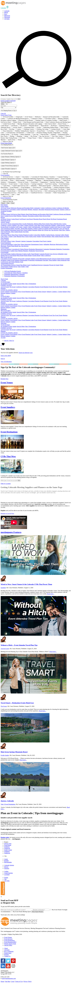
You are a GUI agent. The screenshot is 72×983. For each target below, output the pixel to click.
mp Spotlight (4, 283)
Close (12, 203)
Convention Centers (14, 209)
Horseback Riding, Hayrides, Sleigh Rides (16, 228)
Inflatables (46, 244)
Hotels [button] (2, 212)
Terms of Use (19, 981)
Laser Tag (62, 228)
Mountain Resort (38, 219)
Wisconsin (7, 17)
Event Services (8, 939)
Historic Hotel (25, 214)
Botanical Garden (28, 235)
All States (7, 19)
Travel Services (39, 250)
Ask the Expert (5, 287)
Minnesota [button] (3, 309)
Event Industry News (15, 291)
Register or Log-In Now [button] (7, 513)
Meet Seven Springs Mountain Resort (14, 752)
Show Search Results (37, 911)
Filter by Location (6, 483)
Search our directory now (26, 352)
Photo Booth (14, 246)
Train (19, 266)
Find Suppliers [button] (5, 238)
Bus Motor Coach (25, 265)
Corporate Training (30, 258)
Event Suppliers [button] (5, 175)
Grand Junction (8, 873)
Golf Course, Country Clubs (23, 227)
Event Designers (5, 250)
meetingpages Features (11, 532)
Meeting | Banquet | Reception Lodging (28, 216)
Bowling (59, 224)
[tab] (36, 7)
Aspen (6, 859)
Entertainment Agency (37, 244)
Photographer (24, 260)
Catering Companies (26, 241)
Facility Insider (12, 283)
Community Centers (39, 208)
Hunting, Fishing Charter (35, 228)
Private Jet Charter (54, 265)
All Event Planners (6, 249)
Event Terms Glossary (40, 291)
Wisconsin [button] (3, 323)
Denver (6, 867)
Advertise (7, 950)
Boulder (6, 860)
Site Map (7, 981)
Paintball (6, 230)
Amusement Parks (17, 224)
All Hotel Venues (5, 214)
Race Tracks (23, 230)
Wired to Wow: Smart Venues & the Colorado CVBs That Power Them (26, 584)
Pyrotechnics (31, 260)
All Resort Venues (6, 219)
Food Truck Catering (45, 241)
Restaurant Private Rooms (52, 209)
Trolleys (23, 266)
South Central (8, 850)
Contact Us (7, 956)
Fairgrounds (24, 209)
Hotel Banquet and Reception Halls (39, 214)
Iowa (5, 14)
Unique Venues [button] (5, 233)
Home (2, 981)
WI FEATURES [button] (5, 325)
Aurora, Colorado (7, 801)
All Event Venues (5, 208)
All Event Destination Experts (12, 271)
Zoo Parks (26, 231)
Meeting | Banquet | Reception (36, 209)
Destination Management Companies (39, 249)
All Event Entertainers (7, 244)
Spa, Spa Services (53, 230)
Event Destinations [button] (6, 198)
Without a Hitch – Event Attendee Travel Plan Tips (19, 645)
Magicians (52, 244)
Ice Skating (45, 228)
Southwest (7, 853)
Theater (39, 236)
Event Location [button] (8, 100)
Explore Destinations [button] (6, 268)
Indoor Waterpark (54, 228)
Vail (5, 879)
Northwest (7, 848)
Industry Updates (10, 293)
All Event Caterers (6, 241)
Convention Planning (34, 287)
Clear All (3, 113)
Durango (6, 868)
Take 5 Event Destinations (8, 804)
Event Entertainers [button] (6, 243)
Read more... (50, 594)
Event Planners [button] (5, 247)
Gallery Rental (65, 235)
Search (3, 203)
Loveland (6, 874)
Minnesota (7, 15)
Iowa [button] (2, 295)
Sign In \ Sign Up (9, 340)
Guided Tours (14, 250)
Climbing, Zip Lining (17, 225)
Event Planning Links (28, 291)
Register (6, 954)
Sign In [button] (3, 358)
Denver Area (7, 843)
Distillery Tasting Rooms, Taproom (61, 225)
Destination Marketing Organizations (14, 276)
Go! (19, 99)
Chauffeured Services (37, 265)
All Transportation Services (8, 265)
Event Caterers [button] (5, 239)
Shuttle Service (13, 266)
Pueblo (6, 877)
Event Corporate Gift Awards (16, 258)
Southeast (7, 851)
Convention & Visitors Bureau (20, 249)
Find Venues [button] (4, 205)
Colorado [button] (3, 280)
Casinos (64, 224)
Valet (27, 266)
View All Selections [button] (6, 361)
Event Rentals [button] (4, 252)
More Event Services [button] (6, 257)
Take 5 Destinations (30, 283)
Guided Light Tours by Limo (58, 227)
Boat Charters (46, 224)
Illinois (6, 12)
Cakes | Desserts (15, 241)
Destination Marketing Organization (59, 249)
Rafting (30, 230)
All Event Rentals (6, 254)
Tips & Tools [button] (4, 279)
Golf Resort (22, 219)
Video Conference (46, 255)
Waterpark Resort (5, 220)
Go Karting (12, 227)
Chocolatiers (35, 241)
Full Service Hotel (16, 214)
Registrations (39, 260)
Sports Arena (32, 236)
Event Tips (52, 287)
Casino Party (16, 244)
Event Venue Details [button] (6, 143)
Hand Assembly (65, 258)
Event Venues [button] (4, 206)
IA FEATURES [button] (5, 296)
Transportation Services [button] (7, 263)
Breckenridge (8, 862)
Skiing (39, 230)
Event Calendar (5, 291)
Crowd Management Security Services (46, 258)
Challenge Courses (6, 225)
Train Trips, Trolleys (64, 230)
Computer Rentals (44, 254)
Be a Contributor (9, 951)
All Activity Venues (6, 224)
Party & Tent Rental (10, 255)
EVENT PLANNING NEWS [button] (9, 290)
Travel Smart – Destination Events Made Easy (17, 703)
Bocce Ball (53, 224)
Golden (6, 871)
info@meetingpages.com (9, 978)
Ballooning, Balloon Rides (34, 224)
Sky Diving (45, 230)
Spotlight (3, 587)
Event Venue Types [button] (6, 115)
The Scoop (12, 287)
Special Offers (21, 283)
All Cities (6, 880)
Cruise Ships (37, 225)
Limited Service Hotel (10, 216)
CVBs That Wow (8, 456)
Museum (19, 236)
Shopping (34, 230)
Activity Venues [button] (5, 222)
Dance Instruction (46, 225)
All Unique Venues (6, 235)
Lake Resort (29, 219)
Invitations (3, 260)
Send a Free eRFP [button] (6, 355)
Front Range (7, 845)
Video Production (62, 260)
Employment (7, 953)
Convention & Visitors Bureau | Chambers (16, 273)
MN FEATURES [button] (5, 310)
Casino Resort (15, 219)
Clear (8, 203)
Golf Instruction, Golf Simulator (40, 227)
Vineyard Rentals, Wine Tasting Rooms (12, 231)
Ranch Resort (46, 219)
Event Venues (7, 382)
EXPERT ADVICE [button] (6, 285)
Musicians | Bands (6, 246)
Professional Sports (14, 230)
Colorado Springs (9, 865)
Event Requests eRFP (10, 942)
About (6, 948)
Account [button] (3, 337)
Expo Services (54, 254)
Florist (59, 258)
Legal (12, 981)
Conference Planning (21, 287)
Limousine (46, 265)
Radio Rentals (28, 255)
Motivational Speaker (62, 244)
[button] (5, 8)
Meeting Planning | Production (26, 250)
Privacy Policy (28, 981)
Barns (13, 235)
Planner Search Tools (10, 943)
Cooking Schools (28, 225)
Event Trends (59, 287)
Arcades (24, 224)
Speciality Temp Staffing (50, 260)
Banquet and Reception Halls (25, 208)
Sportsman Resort (62, 219)
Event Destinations (9, 432)
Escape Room (4, 227)
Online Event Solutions (13, 260)
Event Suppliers (8, 407)
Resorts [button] (3, 217)
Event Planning (44, 287)
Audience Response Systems (19, 254)
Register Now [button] (4, 379)
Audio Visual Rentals (33, 254)
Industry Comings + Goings (54, 291)
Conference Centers (50, 208)
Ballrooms (14, 208)
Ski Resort (54, 219)
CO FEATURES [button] (5, 282)
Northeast (7, 846)
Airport (18, 265)
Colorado (6, 11)
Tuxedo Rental (36, 255)
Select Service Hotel (44, 216)
